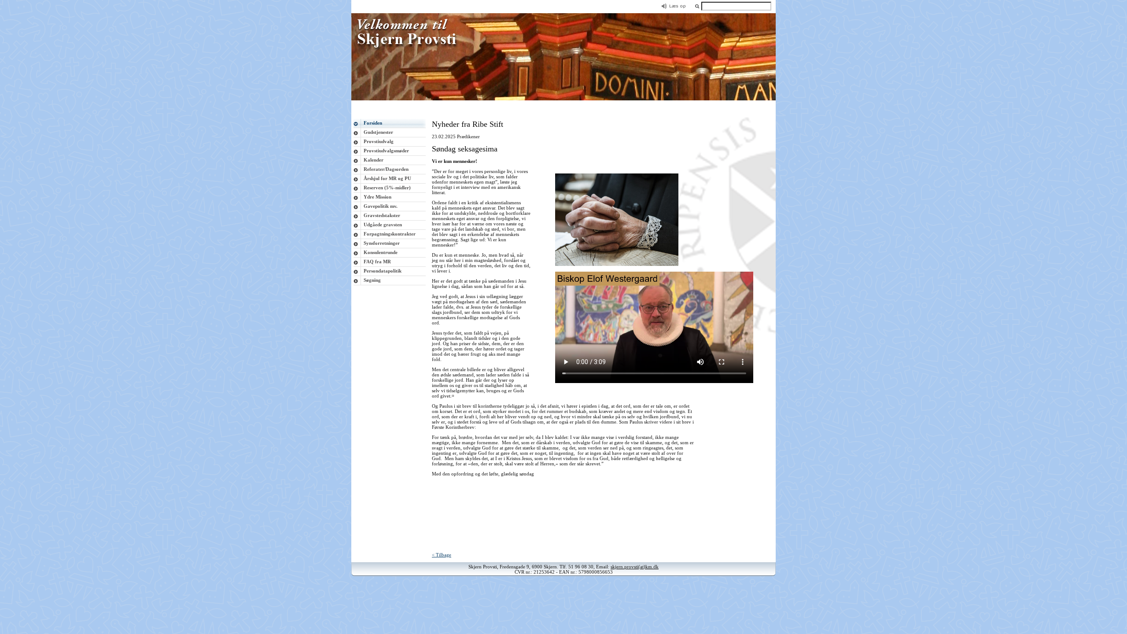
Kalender (373, 159)
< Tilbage (441, 554)
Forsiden (373, 122)
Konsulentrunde (381, 252)
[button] (697, 6)
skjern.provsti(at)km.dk (635, 566)
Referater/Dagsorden (386, 169)
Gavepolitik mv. (381, 206)
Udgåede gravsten (383, 224)
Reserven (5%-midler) (387, 187)
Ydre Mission (377, 196)
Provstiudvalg (379, 141)
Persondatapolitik (382, 270)
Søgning (372, 280)
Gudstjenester (378, 132)
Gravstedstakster (382, 215)
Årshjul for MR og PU (387, 178)
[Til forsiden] (563, 98)
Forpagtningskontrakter (390, 233)
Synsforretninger (382, 243)
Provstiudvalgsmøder (386, 150)
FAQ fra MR (377, 261)
